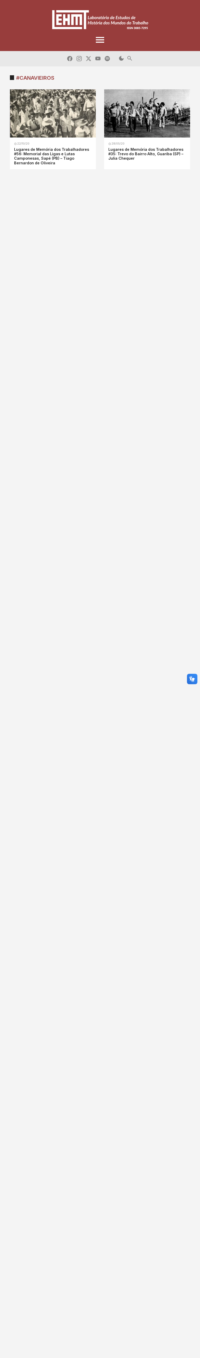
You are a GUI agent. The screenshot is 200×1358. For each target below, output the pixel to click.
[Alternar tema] (121, 58)
